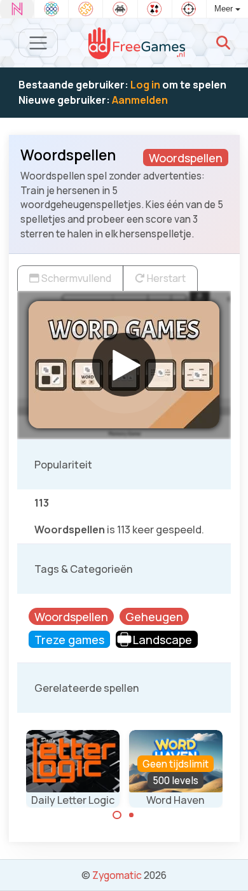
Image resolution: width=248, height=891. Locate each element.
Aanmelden (140, 100)
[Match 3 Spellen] (51, 9)
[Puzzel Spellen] (85, 9)
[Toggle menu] (38, 43)
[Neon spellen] (17, 9)
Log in (145, 85)
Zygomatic (117, 875)
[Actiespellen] (189, 9)
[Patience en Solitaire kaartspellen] (155, 9)
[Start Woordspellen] (124, 364)
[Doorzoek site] (223, 43)
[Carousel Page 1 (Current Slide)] (117, 815)
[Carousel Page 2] (131, 815)
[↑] (229, 866)
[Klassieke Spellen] (120, 9)
